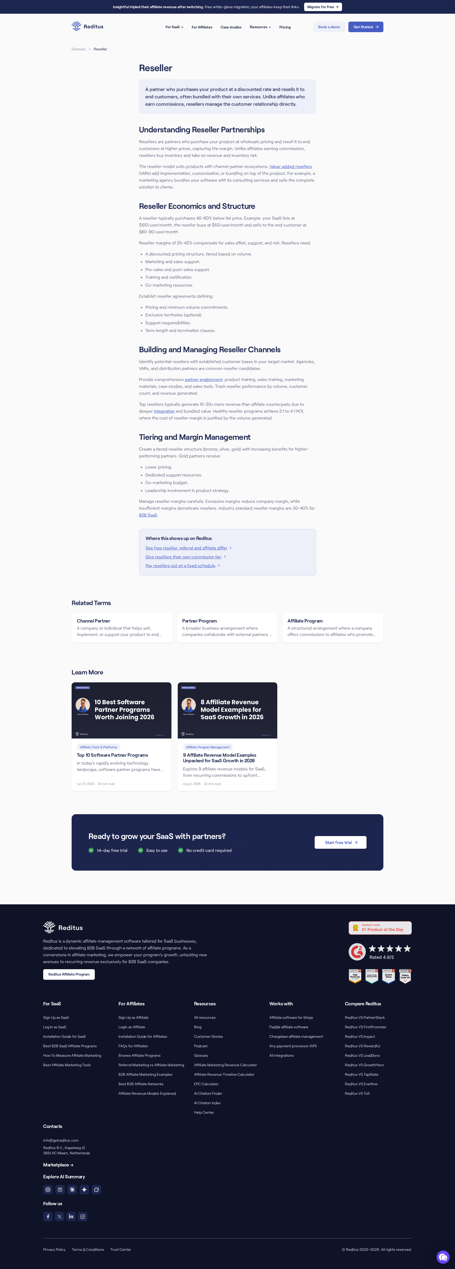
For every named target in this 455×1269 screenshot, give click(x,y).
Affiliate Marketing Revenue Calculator (225, 1065)
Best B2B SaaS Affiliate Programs (70, 1046)
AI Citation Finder (208, 1093)
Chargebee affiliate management (296, 1036)
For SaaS (173, 27)
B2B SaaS (148, 514)
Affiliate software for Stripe (291, 1017)
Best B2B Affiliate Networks (141, 1084)
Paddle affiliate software (288, 1027)
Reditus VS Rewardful (362, 1046)
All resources (205, 1017)
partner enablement (203, 379)
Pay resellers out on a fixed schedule (180, 565)
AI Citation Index (207, 1103)
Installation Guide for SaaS (64, 1036)
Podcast (200, 1046)
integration (164, 410)
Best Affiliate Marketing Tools (67, 1065)
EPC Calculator (206, 1084)
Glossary (79, 49)
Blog (197, 1027)
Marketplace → (58, 1164)
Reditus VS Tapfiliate (361, 1074)
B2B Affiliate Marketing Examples (145, 1074)
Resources (258, 27)
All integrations (281, 1055)
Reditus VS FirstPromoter (366, 1027)
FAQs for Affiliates (133, 1046)
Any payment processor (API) (293, 1046)
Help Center (204, 1112)
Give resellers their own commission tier (183, 556)
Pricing (285, 27)
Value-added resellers (291, 166)
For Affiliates (202, 27)
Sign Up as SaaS (56, 1017)
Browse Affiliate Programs (139, 1055)
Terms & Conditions (88, 1249)
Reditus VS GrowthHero (364, 1065)
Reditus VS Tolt (357, 1093)
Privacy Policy (54, 1249)
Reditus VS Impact (360, 1036)
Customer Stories (208, 1036)
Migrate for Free (320, 6)
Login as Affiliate (131, 1027)
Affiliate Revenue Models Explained (147, 1093)
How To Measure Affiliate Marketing (72, 1055)
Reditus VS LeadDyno (362, 1055)
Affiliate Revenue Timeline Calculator (224, 1074)
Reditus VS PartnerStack (365, 1017)
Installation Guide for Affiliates (142, 1036)
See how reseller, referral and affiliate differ (186, 547)
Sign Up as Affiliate (133, 1017)
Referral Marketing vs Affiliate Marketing (151, 1065)
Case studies (231, 27)
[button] (443, 1257)
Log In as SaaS (54, 1027)
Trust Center (120, 1249)
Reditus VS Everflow (361, 1084)
